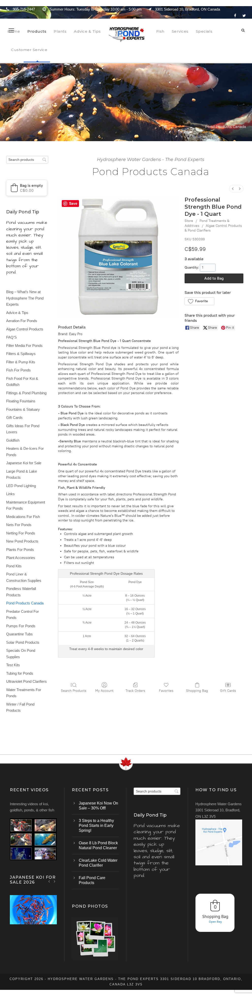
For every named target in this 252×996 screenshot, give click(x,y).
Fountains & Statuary (23, 409)
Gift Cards (228, 691)
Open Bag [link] (215, 921)
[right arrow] (54, 881)
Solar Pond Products (22, 642)
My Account (104, 691)
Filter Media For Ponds (24, 345)
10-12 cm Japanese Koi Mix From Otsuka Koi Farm (33, 916)
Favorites (166, 691)
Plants (60, 31)
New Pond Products (22, 541)
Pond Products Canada (25, 603)
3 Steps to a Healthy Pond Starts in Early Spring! (96, 825)
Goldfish (12, 440)
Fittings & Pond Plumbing (26, 393)
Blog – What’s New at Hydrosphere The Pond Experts (25, 298)
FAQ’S (11, 337)
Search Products (73, 691)
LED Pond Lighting (21, 486)
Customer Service (29, 49)
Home (13, 31)
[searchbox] (27, 160)
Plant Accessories (20, 558)
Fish (160, 31)
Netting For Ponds (20, 533)
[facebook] (235, 16)
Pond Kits (14, 566)
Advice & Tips (87, 31)
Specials (204, 31)
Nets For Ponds (19, 525)
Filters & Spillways (21, 354)
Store (189, 221)
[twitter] (244, 16)
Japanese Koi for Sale (23, 463)
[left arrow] (49, 881)
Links (10, 494)
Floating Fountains (20, 401)
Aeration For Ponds (21, 321)
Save (73, 203)
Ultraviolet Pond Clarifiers (26, 681)
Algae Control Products (24, 329)
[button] (199, 301)
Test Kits (13, 665)
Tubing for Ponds (19, 673)
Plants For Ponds (20, 549)
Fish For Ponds (18, 370)
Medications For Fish (23, 517)
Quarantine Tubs (19, 634)
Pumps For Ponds (20, 626)
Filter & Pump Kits (20, 362)
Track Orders (135, 691)
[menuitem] (232, 188)
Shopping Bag (197, 691)
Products (36, 31)
